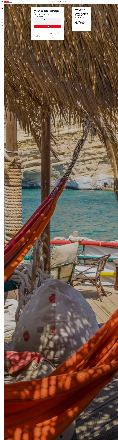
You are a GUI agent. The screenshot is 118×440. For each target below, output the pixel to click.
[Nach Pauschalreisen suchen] (2, 13)
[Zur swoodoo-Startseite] (8, 2)
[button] (2, 2)
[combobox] (39, 16)
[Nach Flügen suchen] (2, 5)
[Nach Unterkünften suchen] (2, 8)
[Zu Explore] (2, 16)
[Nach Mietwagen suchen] (2, 11)
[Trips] (2, 19)
